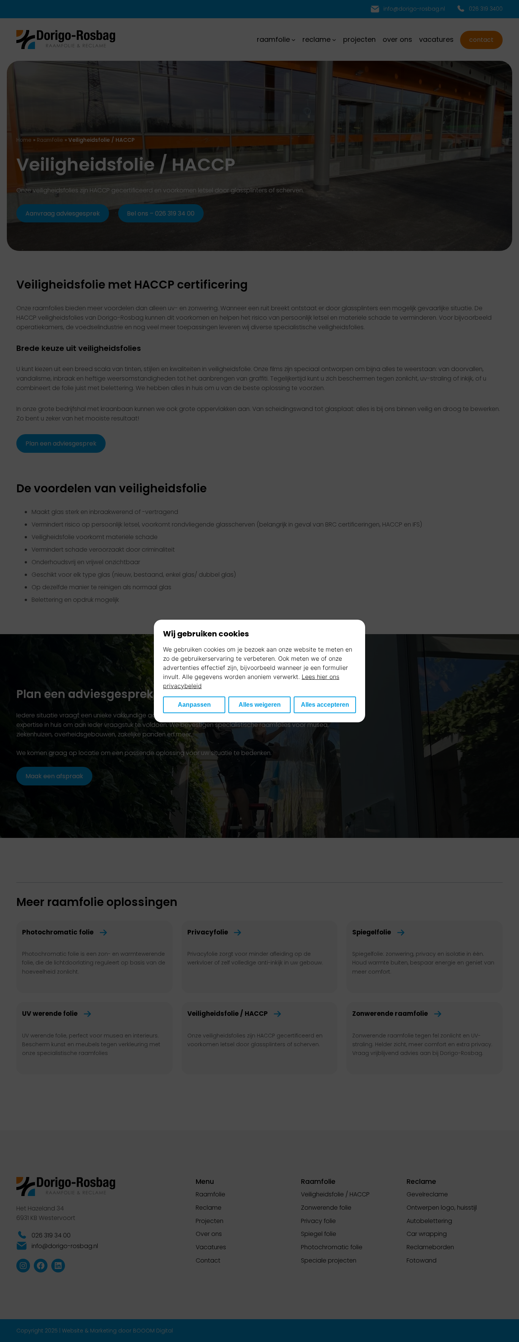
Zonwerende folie (326, 1207)
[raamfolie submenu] (293, 40)
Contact (481, 39)
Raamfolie (50, 140)
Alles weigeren (260, 704)
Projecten (209, 1221)
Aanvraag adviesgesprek (62, 213)
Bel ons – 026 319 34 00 (161, 213)
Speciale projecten (328, 1260)
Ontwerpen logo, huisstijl (442, 1207)
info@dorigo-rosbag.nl (414, 9)
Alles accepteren (325, 704)
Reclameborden (430, 1247)
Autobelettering (429, 1221)
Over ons (209, 1233)
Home (24, 140)
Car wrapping (427, 1233)
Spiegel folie (318, 1233)
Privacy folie (318, 1221)
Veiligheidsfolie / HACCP (335, 1194)
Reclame (209, 1207)
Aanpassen (194, 704)
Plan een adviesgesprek (61, 443)
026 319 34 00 (51, 1235)
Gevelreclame (427, 1194)
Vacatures (211, 1247)
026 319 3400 (486, 9)
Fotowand (422, 1260)
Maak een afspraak (54, 776)
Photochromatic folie (331, 1247)
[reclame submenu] (334, 40)
